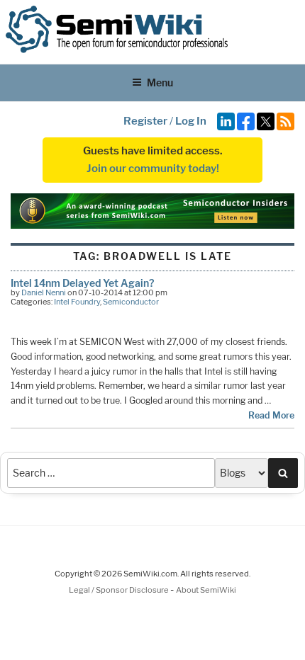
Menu (160, 82)
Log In (190, 121)
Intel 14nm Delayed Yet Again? (82, 283)
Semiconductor (131, 302)
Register (145, 121)
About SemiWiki (206, 590)
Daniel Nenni (43, 292)
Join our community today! (153, 168)
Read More (271, 415)
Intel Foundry (77, 302)
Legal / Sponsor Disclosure (119, 590)
